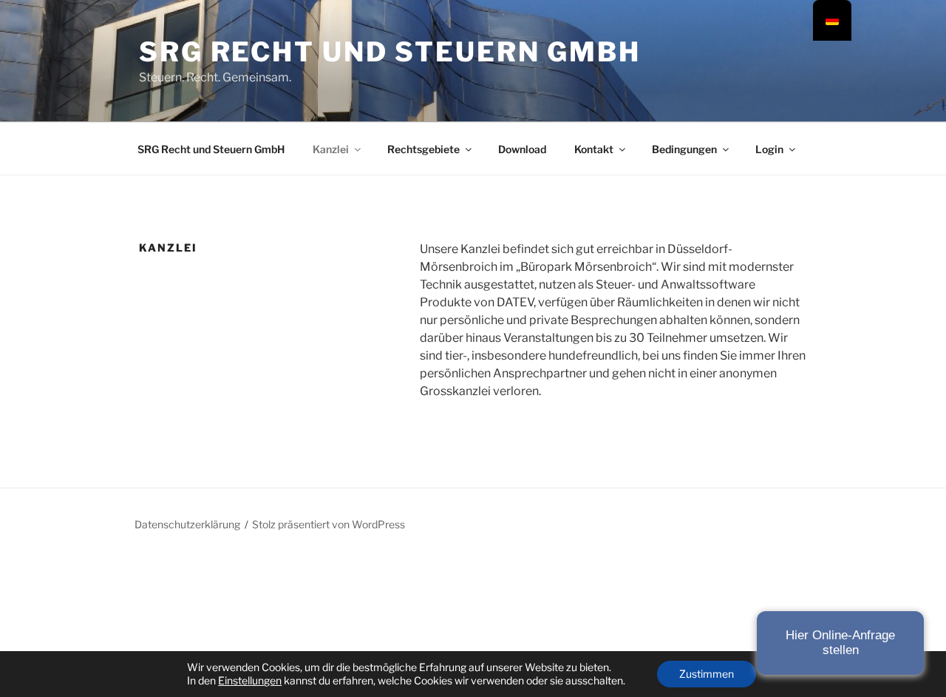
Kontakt (593, 149)
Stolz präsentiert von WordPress (328, 524)
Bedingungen (684, 149)
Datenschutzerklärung (187, 524)
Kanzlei (331, 149)
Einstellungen (250, 680)
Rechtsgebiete (423, 149)
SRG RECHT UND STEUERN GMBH (390, 52)
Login (769, 149)
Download (522, 149)
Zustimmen (706, 673)
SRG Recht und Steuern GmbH (211, 149)
